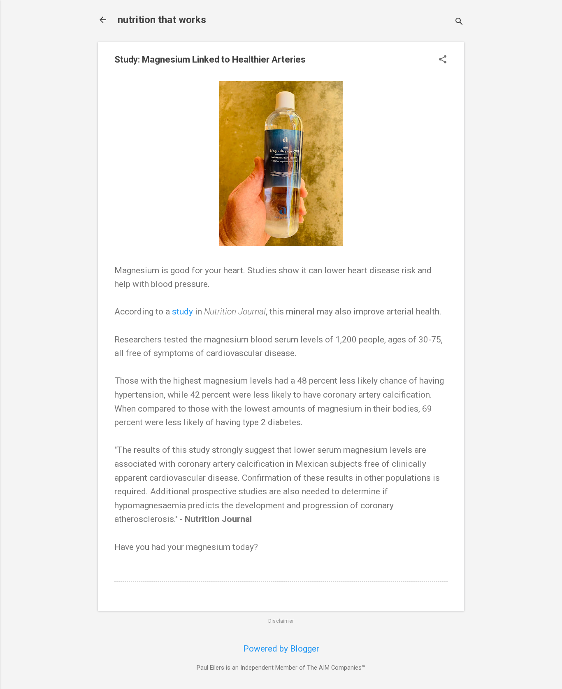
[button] (443, 60)
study (182, 312)
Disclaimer (281, 621)
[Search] (459, 22)
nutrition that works (162, 20)
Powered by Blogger (281, 649)
